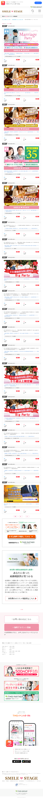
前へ (20, 516)
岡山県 (10, 652)
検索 (32, 12)
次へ (27, 516)
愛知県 (10, 649)
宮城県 (13, 646)
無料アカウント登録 (22, 627)
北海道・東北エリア (5, 646)
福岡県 (10, 654)
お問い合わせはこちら (22, 619)
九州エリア (4, 654)
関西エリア (4, 651)
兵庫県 (19, 651)
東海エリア (4, 649)
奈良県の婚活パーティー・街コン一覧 (17, 19)
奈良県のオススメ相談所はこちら (21, 598)
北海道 (10, 646)
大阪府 (16, 651)
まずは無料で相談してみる (19, 536)
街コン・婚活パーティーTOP (6, 19)
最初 (15, 516)
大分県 (13, 654)
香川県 (13, 652)
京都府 (13, 651)
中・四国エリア (4, 652)
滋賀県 (10, 651)
